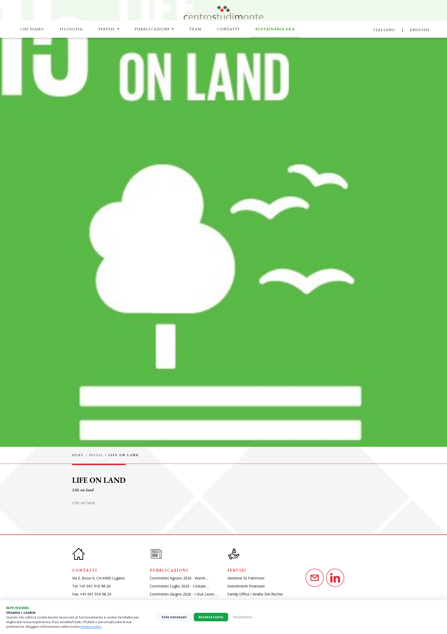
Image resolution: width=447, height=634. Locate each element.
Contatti (228, 29)
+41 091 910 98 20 (94, 586)
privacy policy (91, 626)
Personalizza (242, 617)
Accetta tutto (211, 617)
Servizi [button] (107, 29)
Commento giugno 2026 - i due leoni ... (183, 594)
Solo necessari (174, 617)
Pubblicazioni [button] (153, 29)
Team (195, 29)
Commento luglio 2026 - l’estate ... (179, 586)
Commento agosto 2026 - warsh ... (179, 578)
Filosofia (71, 29)
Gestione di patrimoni (245, 578)
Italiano (384, 29)
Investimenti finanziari (246, 586)
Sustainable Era (275, 29)
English (419, 29)
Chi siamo (32, 29)
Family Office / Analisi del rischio (255, 594)
